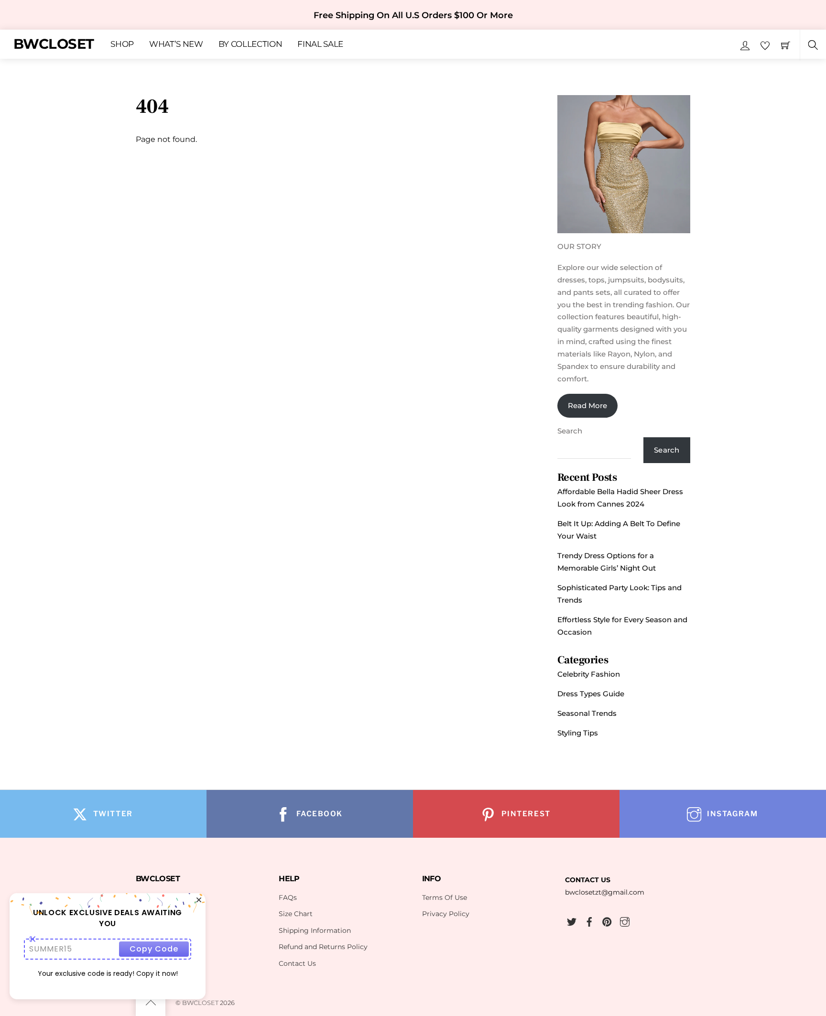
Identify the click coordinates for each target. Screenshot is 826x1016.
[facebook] (589, 920)
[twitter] (571, 920)
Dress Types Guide (590, 693)
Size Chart (296, 913)
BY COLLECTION (250, 44)
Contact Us (297, 963)
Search (569, 430)
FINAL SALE (320, 44)
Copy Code (154, 948)
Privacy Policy (445, 913)
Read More (587, 405)
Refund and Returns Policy (323, 946)
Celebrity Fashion (588, 674)
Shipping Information (315, 930)
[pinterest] (607, 920)
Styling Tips (577, 732)
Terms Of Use (444, 897)
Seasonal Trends (587, 713)
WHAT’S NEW (176, 44)
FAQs (288, 897)
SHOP (122, 44)
